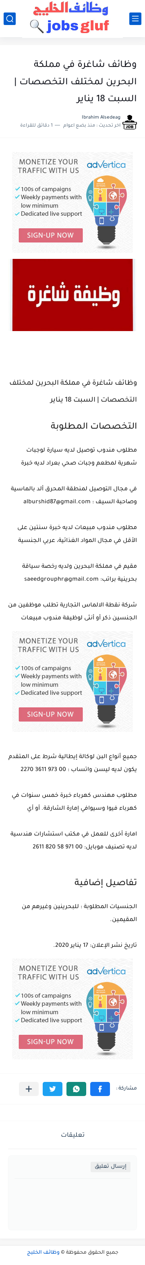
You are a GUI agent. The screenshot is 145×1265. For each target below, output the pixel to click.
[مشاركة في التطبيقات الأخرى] (29, 1089)
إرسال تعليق (110, 1167)
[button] (100, 1089)
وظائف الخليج (43, 1253)
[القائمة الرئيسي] (135, 19)
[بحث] (10, 19)
